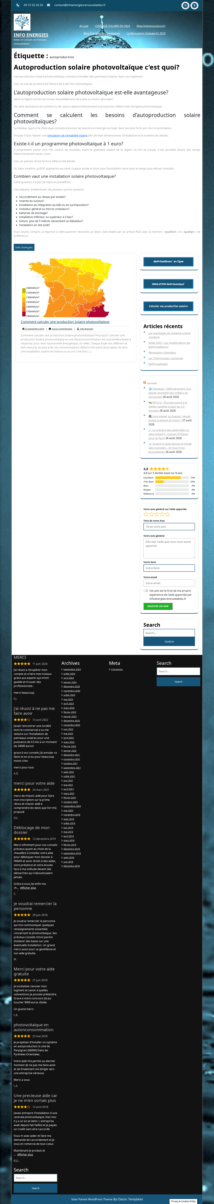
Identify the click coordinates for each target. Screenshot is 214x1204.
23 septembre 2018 (34, 329)
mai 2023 (68, 699)
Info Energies (31, 35)
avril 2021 (69, 789)
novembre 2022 (72, 724)
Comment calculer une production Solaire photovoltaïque (65, 321)
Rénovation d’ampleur (162, 352)
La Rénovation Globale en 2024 (146, 33)
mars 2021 (69, 793)
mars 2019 (69, 840)
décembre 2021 (72, 754)
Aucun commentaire (59, 329)
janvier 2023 (70, 716)
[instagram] (185, 5)
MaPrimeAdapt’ (158, 364)
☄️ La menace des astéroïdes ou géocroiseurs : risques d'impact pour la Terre (168, 434)
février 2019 (70, 844)
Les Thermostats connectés (165, 358)
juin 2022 (68, 729)
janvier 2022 (70, 750)
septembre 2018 (72, 853)
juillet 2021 (69, 776)
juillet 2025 (69, 673)
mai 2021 (68, 784)
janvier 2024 (70, 682)
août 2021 (69, 771)
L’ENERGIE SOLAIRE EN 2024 (112, 26)
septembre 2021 (72, 767)
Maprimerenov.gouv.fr (151, 26)
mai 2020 (68, 810)
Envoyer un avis (158, 606)
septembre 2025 (72, 669)
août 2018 (69, 857)
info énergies (83, 329)
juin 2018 (68, 861)
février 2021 (70, 797)
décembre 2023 (72, 686)
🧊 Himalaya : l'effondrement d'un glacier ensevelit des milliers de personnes (169, 393)
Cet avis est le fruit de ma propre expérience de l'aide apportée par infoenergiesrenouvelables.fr (170, 595)
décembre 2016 (72, 865)
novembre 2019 (72, 814)
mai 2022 (68, 733)
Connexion (117, 669)
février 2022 (70, 746)
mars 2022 (69, 742)
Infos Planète (152, 383)
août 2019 (69, 819)
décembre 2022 (72, 720)
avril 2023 (69, 703)
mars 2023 (69, 707)
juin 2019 (68, 827)
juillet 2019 (69, 823)
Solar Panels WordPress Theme (92, 1199)
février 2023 (70, 712)
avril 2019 (69, 836)
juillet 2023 (69, 694)
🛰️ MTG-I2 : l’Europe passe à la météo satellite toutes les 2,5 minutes (167, 406)
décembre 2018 (72, 848)
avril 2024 (69, 677)
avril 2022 (69, 737)
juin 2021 (68, 780)
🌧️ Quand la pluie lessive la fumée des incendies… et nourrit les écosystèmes (170, 448)
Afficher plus (28, 888)
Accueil (83, 26)
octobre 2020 (71, 801)
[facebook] (194, 5)
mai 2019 (68, 831)
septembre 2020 (72, 806)
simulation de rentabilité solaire (67, 135)
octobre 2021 (71, 763)
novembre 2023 (72, 690)
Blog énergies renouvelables (102, 33)
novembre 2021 (72, 759)
